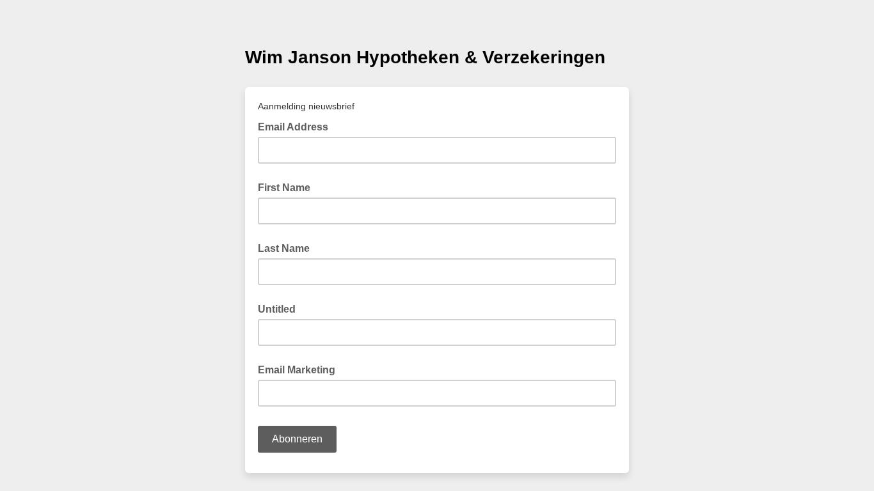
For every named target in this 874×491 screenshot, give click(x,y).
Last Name (284, 248)
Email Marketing (296, 369)
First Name (284, 187)
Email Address (297, 126)
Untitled (277, 309)
